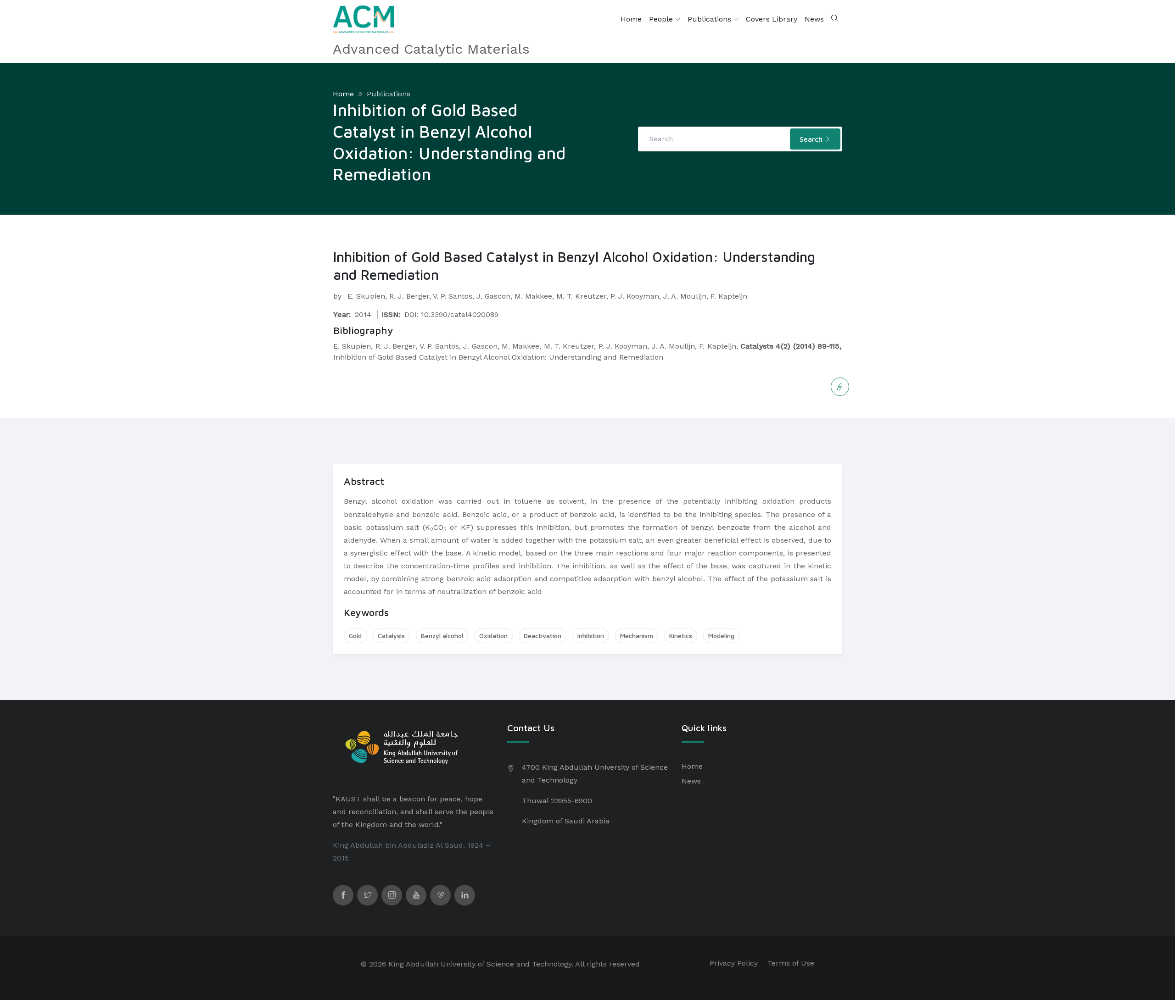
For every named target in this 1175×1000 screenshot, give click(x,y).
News (814, 19)
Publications (710, 19)
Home (631, 19)
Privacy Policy (734, 963)
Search (812, 139)
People (662, 19)
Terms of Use (790, 963)
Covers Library (771, 19)
